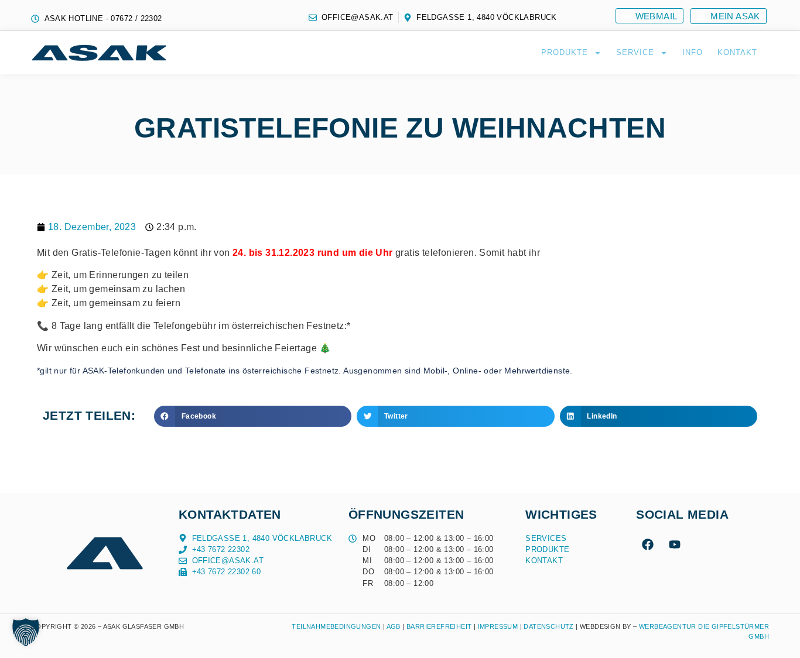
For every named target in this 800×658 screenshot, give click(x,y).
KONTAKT (737, 52)
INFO (692, 52)
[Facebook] (647, 544)
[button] (252, 416)
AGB (394, 626)
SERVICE (635, 52)
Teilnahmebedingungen (336, 626)
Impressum (498, 626)
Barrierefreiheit (438, 626)
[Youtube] (674, 544)
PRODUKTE (564, 52)
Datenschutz (550, 626)
